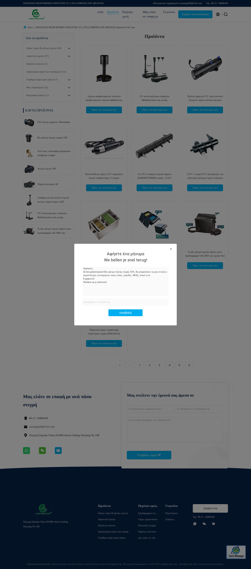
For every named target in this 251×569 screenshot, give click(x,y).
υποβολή (125, 312)
